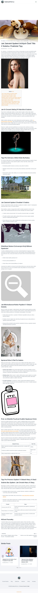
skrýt (13, 91)
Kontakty (34, 581)
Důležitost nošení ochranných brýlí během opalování (11, 97)
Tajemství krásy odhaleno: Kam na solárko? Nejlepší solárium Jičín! (27, 561)
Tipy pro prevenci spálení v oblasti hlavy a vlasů (11, 102)
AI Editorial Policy (19, 591)
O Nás (28, 581)
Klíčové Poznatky (5, 105)
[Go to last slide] (3, 556)
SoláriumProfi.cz (4, 48)
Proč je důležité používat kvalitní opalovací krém (11, 101)
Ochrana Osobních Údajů (24, 586)
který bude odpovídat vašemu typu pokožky (10, 431)
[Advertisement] (19, 10)
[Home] (1, 40)
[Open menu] (36, 2)
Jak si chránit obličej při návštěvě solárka (9, 93)
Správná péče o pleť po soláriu (7, 99)
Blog (12, 581)
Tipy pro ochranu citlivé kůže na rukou (9, 94)
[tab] (18, 567)
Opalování (17, 581)
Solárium (23, 581)
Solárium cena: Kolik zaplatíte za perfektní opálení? (28, 535)
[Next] (35, 556)
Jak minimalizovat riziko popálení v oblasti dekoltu (11, 98)
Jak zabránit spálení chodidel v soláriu (9, 96)
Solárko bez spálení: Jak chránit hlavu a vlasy (10, 103)
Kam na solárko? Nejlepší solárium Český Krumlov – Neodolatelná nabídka (9, 535)
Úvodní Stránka (5, 581)
